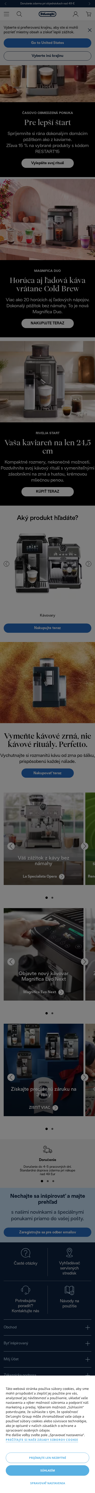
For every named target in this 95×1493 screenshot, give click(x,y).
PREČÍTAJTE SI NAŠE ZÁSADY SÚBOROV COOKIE (42, 1440)
